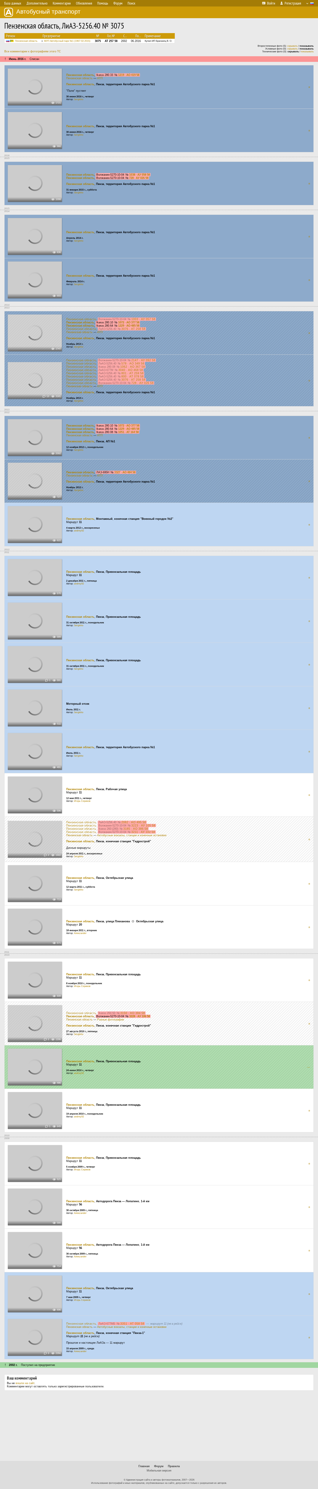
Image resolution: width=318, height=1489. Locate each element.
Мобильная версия (159, 1470)
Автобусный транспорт (48, 11)
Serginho (78, 99)
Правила (174, 1466)
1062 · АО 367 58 (132, 366)
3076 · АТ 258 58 (133, 329)
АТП (100, 78)
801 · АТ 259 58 (132, 373)
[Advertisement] (159, 1427)
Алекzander (80, 933)
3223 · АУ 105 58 (143, 825)
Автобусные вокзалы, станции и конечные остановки (131, 835)
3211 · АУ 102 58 (143, 832)
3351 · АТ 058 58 (132, 1323)
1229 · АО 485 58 (128, 325)
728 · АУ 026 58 (138, 178)
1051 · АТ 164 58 (128, 432)
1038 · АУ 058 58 (139, 174)
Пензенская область (26, 41)
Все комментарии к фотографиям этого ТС (32, 51)
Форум (159, 1466)
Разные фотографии (110, 1019)
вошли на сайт (25, 1383)
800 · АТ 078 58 (132, 376)
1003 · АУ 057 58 (143, 319)
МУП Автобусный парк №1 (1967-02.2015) (67, 41)
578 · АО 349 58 (132, 363)
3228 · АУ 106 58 (139, 1016)
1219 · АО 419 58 (128, 75)
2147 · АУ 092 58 (143, 360)
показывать (307, 51)
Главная (144, 1466)
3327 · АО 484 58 (124, 472)
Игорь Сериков (82, 801)
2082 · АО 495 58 (133, 822)
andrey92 (79, 530)
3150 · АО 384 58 (132, 1013)
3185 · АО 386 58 (135, 828)
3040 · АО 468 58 (130, 370)
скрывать (292, 46)
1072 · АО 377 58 (128, 322)
